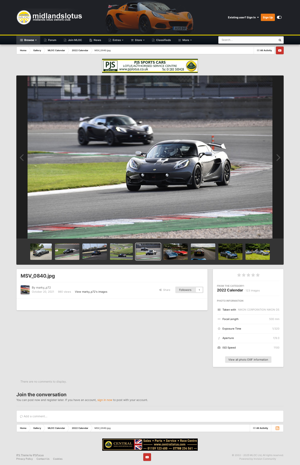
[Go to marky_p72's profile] (25, 289)
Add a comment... (35, 416)
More (186, 40)
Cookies (57, 458)
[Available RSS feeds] (277, 428)
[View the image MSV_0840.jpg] (148, 252)
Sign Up (268, 17)
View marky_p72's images (91, 291)
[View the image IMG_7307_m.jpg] (230, 252)
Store (138, 40)
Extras (116, 40)
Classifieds (163, 40)
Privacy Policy (24, 458)
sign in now (104, 400)
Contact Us (43, 458)
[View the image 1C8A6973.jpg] (203, 252)
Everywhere (264, 39)
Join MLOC (74, 40)
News (97, 40)
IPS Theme (22, 455)
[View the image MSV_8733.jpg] (67, 252)
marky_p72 (43, 287)
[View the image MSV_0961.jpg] (121, 252)
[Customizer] (279, 17)
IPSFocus (38, 455)
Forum (52, 40)
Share (165, 289)
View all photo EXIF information (248, 359)
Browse (29, 40)
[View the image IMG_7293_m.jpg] (258, 252)
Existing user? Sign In (242, 17)
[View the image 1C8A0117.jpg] (175, 252)
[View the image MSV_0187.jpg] (94, 252)
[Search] (280, 40)
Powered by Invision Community (257, 458)
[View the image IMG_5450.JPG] (41, 252)
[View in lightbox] (150, 157)
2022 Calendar (230, 290)
